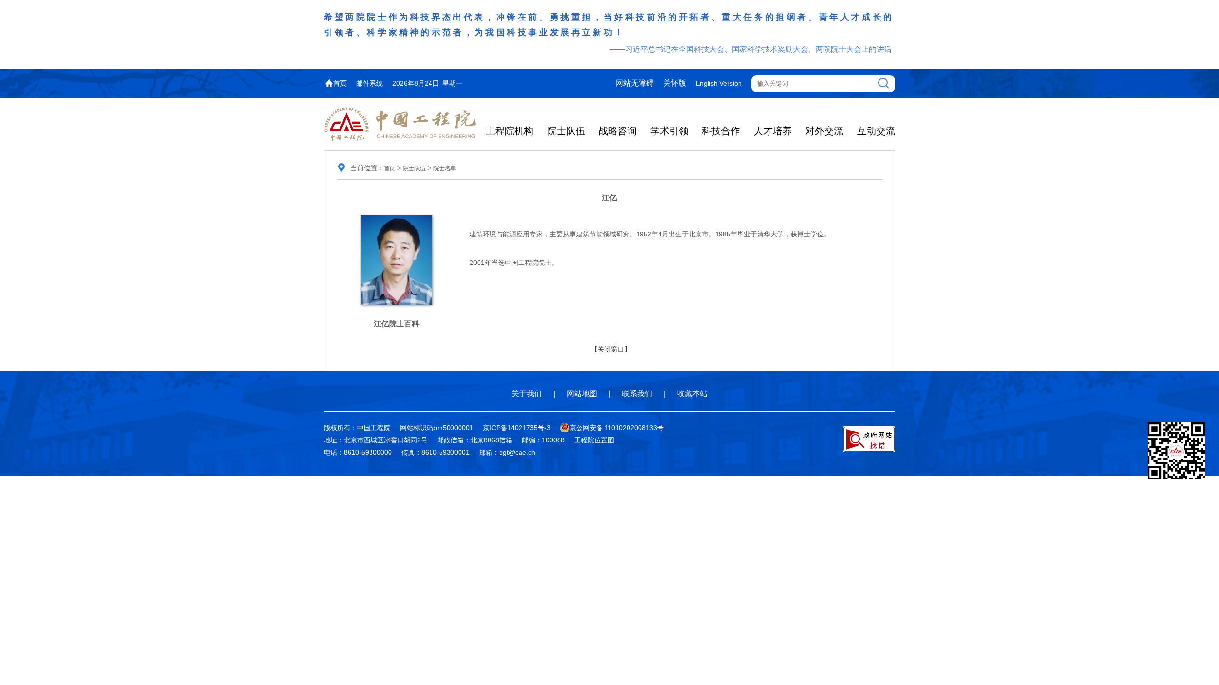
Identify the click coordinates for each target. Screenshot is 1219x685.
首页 (340, 83)
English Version (719, 83)
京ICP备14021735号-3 (516, 427)
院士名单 (444, 168)
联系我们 (637, 394)
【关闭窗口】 (611, 349)
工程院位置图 (594, 440)
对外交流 (824, 131)
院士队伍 (566, 131)
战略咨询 (618, 131)
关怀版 (674, 83)
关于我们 (526, 394)
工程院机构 (509, 131)
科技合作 (721, 131)
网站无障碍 (635, 83)
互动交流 (876, 131)
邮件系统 (369, 83)
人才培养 (773, 131)
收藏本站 (692, 394)
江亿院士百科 (397, 324)
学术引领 (669, 131)
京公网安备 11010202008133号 (617, 427)
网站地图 (582, 394)
